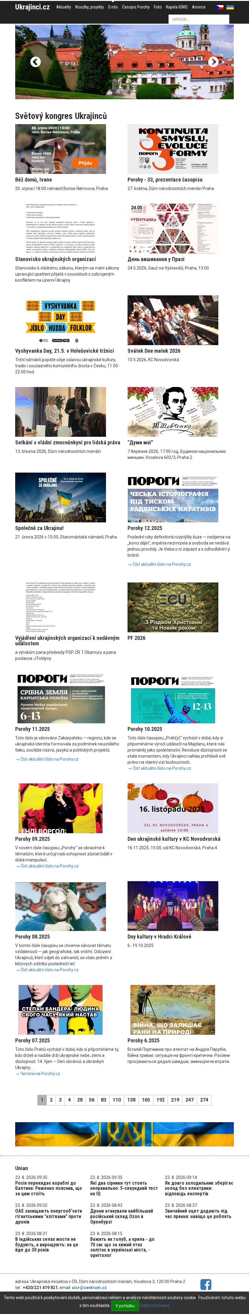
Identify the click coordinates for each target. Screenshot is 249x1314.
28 (80, 1100)
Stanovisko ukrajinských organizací (55, 259)
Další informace (155, 1305)
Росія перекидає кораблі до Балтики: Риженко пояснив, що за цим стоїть (48, 1188)
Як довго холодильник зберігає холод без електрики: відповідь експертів (199, 1188)
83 (103, 1100)
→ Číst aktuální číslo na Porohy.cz (159, 564)
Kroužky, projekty (89, 7)
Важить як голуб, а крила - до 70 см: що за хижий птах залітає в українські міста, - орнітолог (122, 1247)
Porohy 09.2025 (32, 839)
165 (146, 1100)
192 (160, 1100)
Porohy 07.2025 (32, 1040)
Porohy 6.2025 (143, 1040)
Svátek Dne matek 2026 (154, 351)
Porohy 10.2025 (145, 729)
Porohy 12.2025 (145, 528)
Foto (158, 7)
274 (204, 1100)
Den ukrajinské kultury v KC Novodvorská (174, 839)
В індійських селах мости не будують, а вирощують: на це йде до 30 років (46, 1244)
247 (190, 1100)
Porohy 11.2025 (32, 729)
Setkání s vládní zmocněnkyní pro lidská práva (67, 442)
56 (91, 1100)
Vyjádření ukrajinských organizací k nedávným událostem (67, 641)
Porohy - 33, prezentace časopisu (165, 179)
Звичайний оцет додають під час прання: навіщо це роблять (198, 1213)
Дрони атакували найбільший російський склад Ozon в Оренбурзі (121, 1216)
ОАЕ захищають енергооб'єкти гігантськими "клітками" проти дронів (48, 1216)
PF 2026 (136, 638)
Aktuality (63, 7)
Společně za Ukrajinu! (39, 528)
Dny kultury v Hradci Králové (159, 936)
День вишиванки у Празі (156, 259)
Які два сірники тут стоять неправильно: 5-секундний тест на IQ (124, 1188)
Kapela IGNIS (177, 7)
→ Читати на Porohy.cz (37, 1073)
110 (117, 1100)
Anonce (199, 7)
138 (131, 1100)
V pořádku (125, 1305)
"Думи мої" (140, 442)
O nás (113, 7)
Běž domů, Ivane (33, 179)
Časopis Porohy (136, 7)
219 (175, 1100)
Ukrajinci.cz (32, 7)
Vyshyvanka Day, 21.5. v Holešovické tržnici (64, 351)
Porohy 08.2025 (32, 936)
